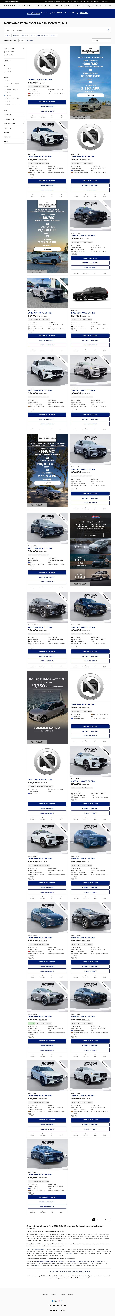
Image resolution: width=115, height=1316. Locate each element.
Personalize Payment (47, 101)
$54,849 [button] (80, 159)
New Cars (17, 6)
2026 (7, 35)
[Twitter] (56, 1299)
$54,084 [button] (37, 315)
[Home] (8, 6)
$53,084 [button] (37, 159)
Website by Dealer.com (57, 1310)
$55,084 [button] (37, 1098)
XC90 (73, 1261)
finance (69, 1253)
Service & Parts (66, 6)
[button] (47, 86)
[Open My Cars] (105, 5)
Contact (53, 1294)
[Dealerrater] (62, 1299)
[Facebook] (53, 1299)
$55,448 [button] (80, 707)
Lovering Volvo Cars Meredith (37, 1249)
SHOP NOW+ (84, 13)
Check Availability (47, 111)
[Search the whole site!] (110, 5)
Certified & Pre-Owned (29, 6)
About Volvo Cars (42, 6)
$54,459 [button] (80, 784)
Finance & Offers (54, 6)
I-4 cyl (53, 35)
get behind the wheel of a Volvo (46, 1261)
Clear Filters (29, 40)
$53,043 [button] (37, 82)
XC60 (21, 40)
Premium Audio (42, 35)
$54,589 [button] (80, 1019)
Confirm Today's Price (47, 106)
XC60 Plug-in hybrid (81, 1261)
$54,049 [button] (80, 238)
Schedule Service (77, 6)
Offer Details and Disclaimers (81, 117)
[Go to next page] (109, 1219)
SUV (33, 35)
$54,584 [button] (80, 940)
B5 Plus (15, 35)
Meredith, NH (38, 1265)
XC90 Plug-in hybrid (95, 1261)
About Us (98, 6)
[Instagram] (59, 1299)
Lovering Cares (89, 6)
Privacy (63, 1294)
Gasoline (24, 35)
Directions (45, 1294)
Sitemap (70, 1294)
